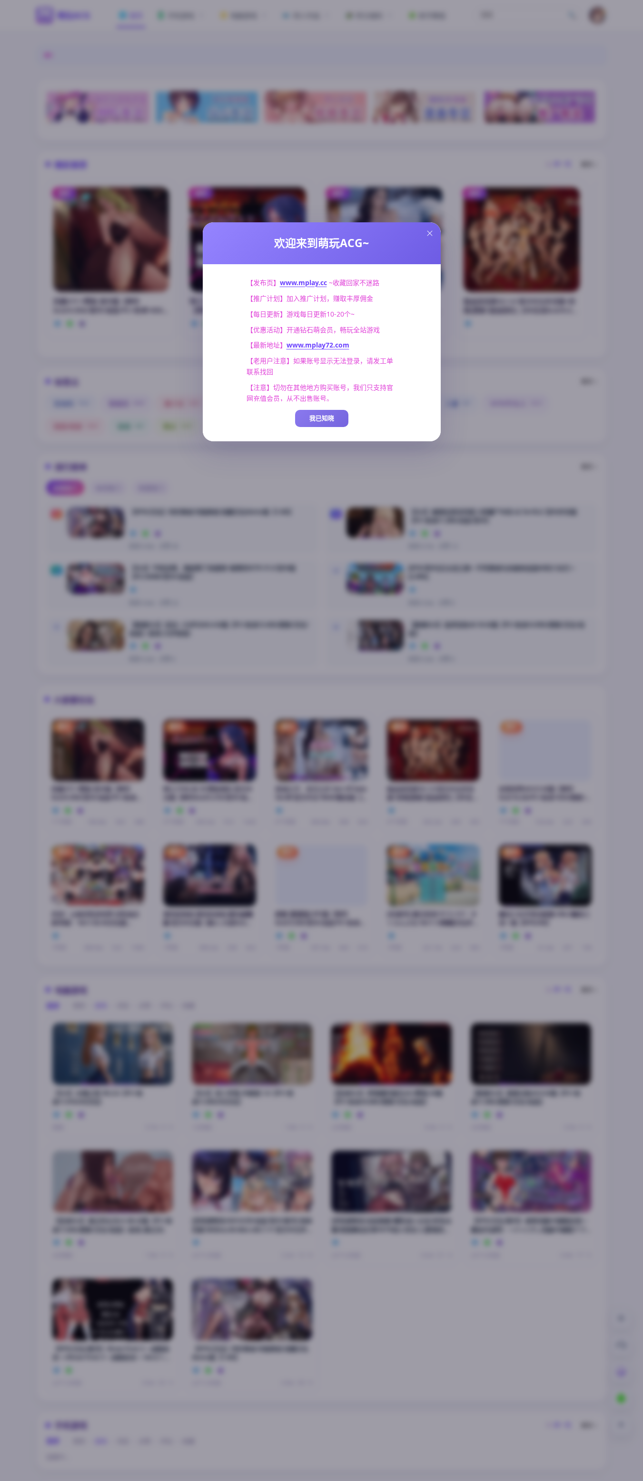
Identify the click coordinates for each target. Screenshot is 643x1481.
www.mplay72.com (318, 344)
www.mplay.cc (303, 282)
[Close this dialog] (429, 233)
